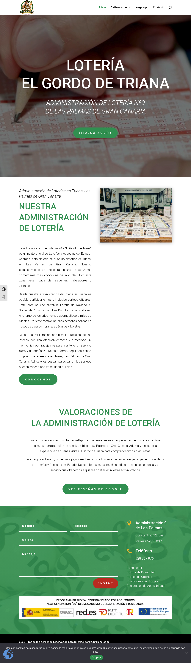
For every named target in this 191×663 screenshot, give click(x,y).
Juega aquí (141, 7)
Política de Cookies (139, 577)
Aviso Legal (134, 568)
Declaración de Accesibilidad (146, 586)
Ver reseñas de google (95, 489)
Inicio (102, 7)
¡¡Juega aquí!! (95, 133)
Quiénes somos (120, 7)
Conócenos (38, 379)
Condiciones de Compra (142, 581)
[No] (186, 653)
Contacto (159, 7)
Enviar (106, 583)
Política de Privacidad (141, 572)
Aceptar (96, 657)
